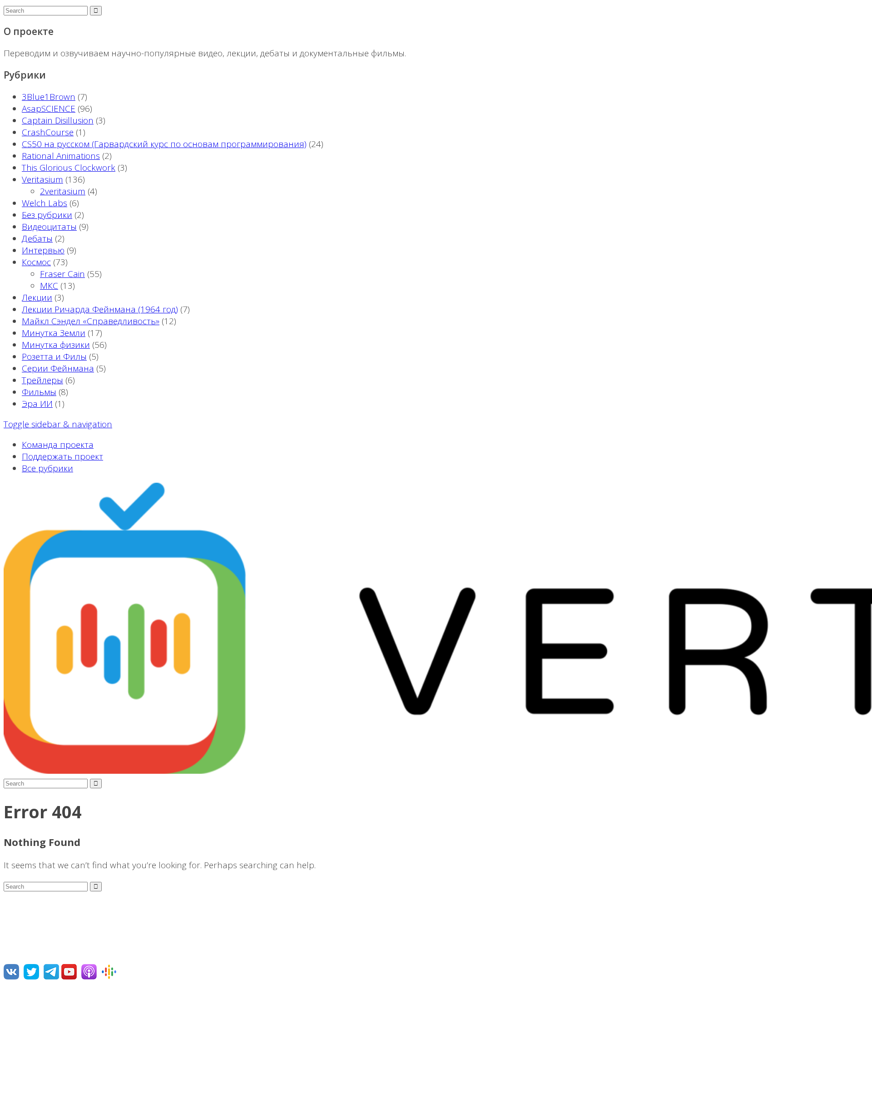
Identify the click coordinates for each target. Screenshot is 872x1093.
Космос (36, 262)
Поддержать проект (62, 456)
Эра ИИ (37, 404)
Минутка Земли (53, 333)
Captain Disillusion (58, 120)
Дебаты (37, 238)
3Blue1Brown (48, 97)
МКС (49, 286)
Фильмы (39, 392)
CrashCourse (48, 132)
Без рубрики (47, 215)
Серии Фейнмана (58, 368)
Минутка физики (56, 345)
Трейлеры (42, 380)
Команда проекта (58, 444)
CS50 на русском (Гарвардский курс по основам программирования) (164, 144)
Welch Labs (44, 203)
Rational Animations (61, 156)
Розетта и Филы (54, 356)
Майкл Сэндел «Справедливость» (90, 321)
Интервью (43, 250)
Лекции (37, 297)
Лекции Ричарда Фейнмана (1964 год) (100, 309)
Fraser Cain (62, 274)
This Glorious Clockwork (68, 167)
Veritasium (42, 179)
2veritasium (62, 191)
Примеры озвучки (41, 1058)
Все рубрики (47, 468)
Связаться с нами (40, 1038)
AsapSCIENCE (48, 108)
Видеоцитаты (49, 226)
